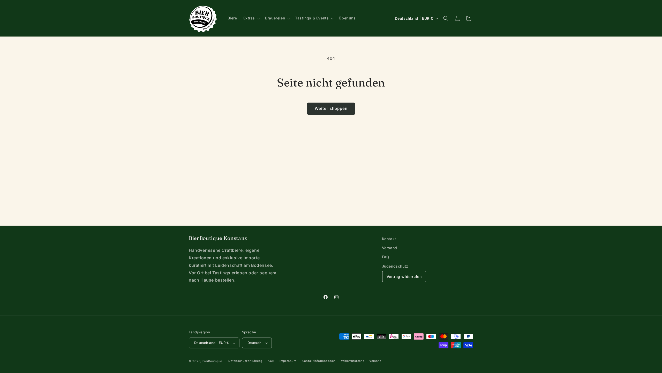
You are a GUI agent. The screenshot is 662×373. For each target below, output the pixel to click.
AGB (271, 361)
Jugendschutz (395, 266)
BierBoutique (212, 361)
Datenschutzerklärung (245, 361)
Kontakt (389, 238)
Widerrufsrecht (352, 361)
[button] (251, 18)
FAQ (385, 257)
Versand (389, 248)
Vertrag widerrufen (404, 276)
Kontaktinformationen (319, 361)
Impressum (288, 361)
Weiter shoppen (331, 108)
